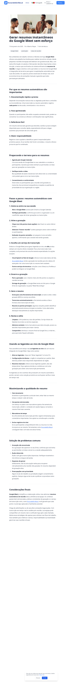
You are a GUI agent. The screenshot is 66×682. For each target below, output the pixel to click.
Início (27, 3)
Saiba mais (41, 675)
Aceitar (44, 678)
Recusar (38, 678)
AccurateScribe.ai (17, 261)
